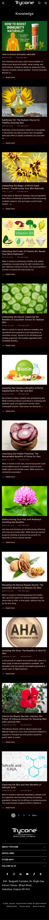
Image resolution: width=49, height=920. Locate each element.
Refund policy (12, 906)
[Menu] (3, 3)
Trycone (12, 903)
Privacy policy (25, 906)
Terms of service (39, 906)
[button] (39, 3)
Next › (35, 815)
